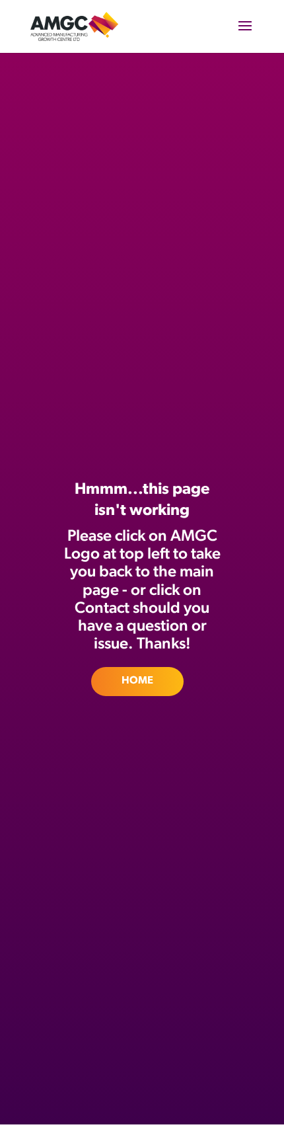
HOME (137, 681)
